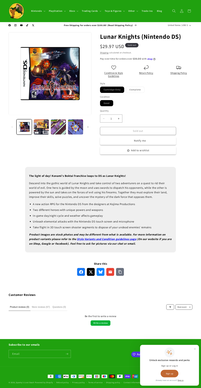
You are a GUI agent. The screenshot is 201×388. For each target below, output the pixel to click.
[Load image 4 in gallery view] (75, 127)
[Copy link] (120, 272)
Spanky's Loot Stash (25, 382)
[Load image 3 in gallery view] (58, 127)
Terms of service (95, 382)
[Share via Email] (110, 272)
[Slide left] (12, 126)
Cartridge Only (114, 90)
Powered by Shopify (44, 382)
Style (80, 239)
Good (108, 103)
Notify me (140, 140)
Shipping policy (113, 382)
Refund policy (62, 382)
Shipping (104, 52)
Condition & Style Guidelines (113, 75)
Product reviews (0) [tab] (19, 307)
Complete (136, 90)
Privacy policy (78, 382)
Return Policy (146, 73)
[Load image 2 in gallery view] (41, 127)
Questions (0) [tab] (59, 307)
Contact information (133, 382)
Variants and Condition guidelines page (110, 239)
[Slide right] (87, 126)
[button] (38, 11)
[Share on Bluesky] (100, 272)
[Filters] (170, 307)
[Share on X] (91, 272)
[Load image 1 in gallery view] (24, 127)
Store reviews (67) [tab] (41, 307)
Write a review (100, 323)
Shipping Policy (178, 73)
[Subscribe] (67, 354)
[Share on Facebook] (81, 272)
